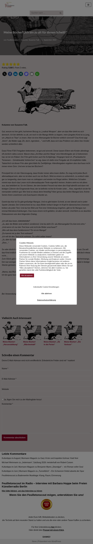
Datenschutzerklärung (46, 300)
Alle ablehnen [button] (46, 293)
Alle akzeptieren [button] (27, 275)
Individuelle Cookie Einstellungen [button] (46, 287)
